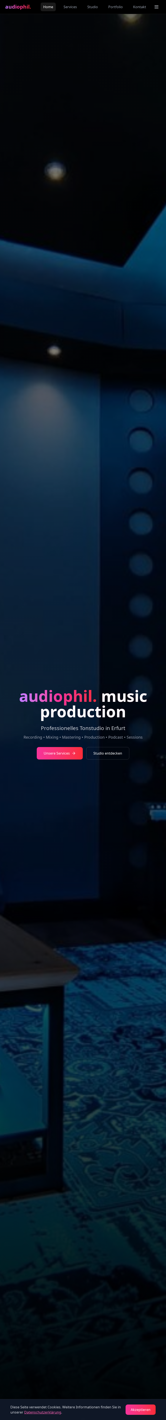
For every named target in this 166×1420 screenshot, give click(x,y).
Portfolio (115, 7)
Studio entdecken (107, 753)
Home (48, 7)
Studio (92, 7)
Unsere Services (57, 753)
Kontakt (139, 7)
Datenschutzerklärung (42, 1412)
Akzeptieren (140, 1409)
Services (70, 7)
